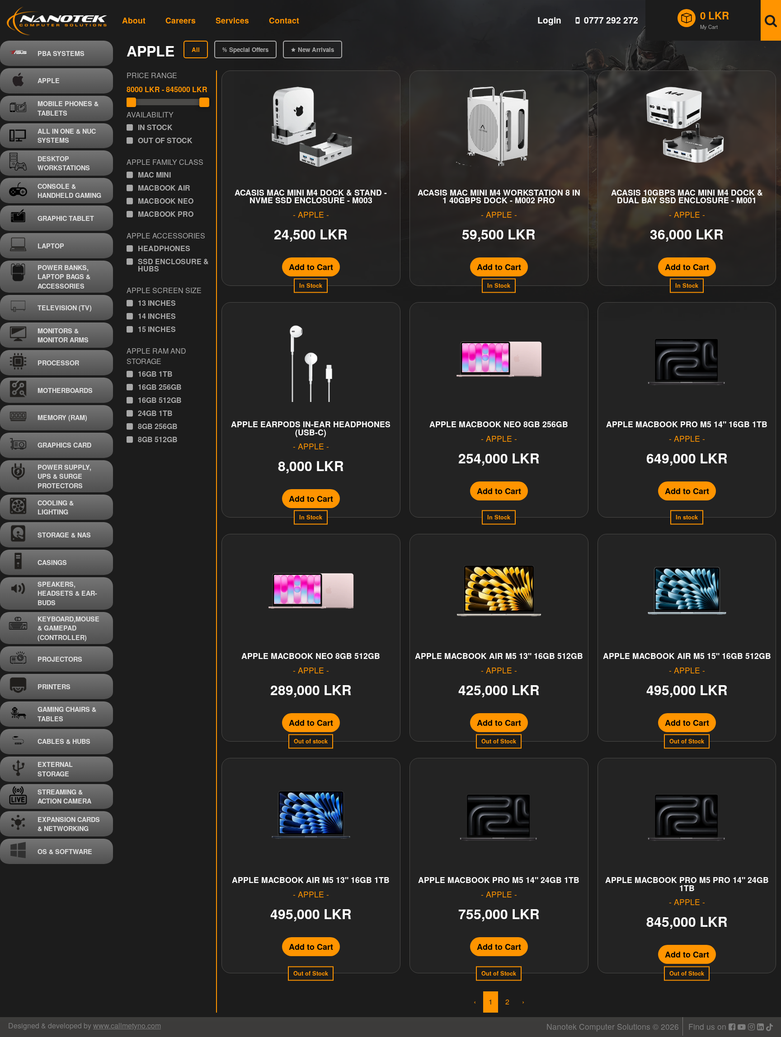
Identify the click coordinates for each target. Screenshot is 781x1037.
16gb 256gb (160, 387)
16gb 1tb (155, 374)
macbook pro (165, 214)
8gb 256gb (158, 426)
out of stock (165, 140)
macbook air (164, 188)
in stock (155, 127)
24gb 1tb (155, 413)
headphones (164, 248)
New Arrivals (316, 49)
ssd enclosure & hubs (173, 265)
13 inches (157, 303)
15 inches (157, 329)
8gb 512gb (158, 439)
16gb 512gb (160, 400)
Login (549, 20)
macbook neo (165, 201)
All (196, 49)
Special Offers (248, 49)
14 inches (157, 316)
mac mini (154, 174)
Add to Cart (311, 267)
